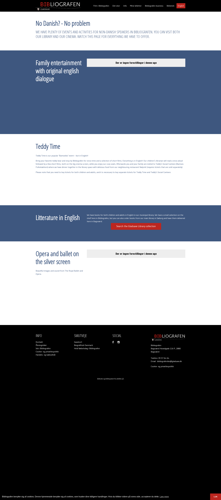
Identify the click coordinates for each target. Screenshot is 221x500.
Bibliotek (170, 5)
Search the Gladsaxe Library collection (136, 226)
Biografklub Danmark (83, 345)
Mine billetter (136, 5)
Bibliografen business (154, 5)
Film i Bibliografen (101, 5)
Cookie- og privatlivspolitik (47, 351)
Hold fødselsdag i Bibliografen (87, 348)
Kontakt (39, 342)
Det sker (116, 5)
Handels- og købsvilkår (46, 354)
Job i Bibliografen (43, 348)
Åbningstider (41, 345)
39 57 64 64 (163, 358)
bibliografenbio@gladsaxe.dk (169, 361)
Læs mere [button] (164, 497)
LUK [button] (215, 497)
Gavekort (78, 342)
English (181, 5)
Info (125, 5)
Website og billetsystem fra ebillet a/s (110, 379)
